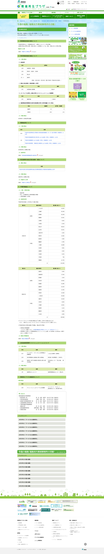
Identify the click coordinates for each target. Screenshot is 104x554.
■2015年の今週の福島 (24, 474)
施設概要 (20, 522)
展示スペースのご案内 (22, 527)
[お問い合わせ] (80, 12)
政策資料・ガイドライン (23, 537)
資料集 (18, 533)
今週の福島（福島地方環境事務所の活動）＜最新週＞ (52, 20)
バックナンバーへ (23, 37)
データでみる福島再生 (76, 31)
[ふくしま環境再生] (34, 16)
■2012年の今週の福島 (24, 486)
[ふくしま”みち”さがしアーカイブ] (58, 16)
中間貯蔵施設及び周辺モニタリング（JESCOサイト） (45, 329)
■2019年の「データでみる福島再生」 (28, 446)
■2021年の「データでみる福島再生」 (28, 438)
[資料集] (40, 12)
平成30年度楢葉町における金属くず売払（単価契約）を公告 (38, 140)
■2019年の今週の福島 (24, 459)
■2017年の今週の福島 (24, 467)
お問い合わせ (37, 534)
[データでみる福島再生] (23, 16)
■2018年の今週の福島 (24, 463)
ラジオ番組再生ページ (57, 525)
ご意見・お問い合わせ (42, 549)
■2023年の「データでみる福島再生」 (28, 431)
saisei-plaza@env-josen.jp (45, 9)
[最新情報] (53, 12)
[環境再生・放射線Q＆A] (81, 16)
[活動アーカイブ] (69, 16)
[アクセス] (66, 12)
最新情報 (36, 520)
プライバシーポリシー (32, 549)
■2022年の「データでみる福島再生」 (28, 434)
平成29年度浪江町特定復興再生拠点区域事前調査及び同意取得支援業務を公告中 (37, 169)
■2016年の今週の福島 (24, 470)
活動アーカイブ (55, 520)
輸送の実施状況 (25, 338)
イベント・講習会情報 (57, 539)
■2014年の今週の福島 (24, 478)
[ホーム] (19, 12)
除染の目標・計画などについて (76, 522)
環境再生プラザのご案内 (22, 520)
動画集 (19, 539)
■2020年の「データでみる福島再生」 (28, 442)
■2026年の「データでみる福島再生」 (28, 419)
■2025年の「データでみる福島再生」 (28, 423)
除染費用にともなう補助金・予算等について (75, 531)
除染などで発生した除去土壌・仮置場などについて (77, 528)
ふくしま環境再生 (38, 540)
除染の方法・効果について (75, 525)
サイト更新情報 (74, 28)
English (73, 3)
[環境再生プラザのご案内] (27, 12)
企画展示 (54, 531)
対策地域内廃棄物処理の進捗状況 (29, 155)
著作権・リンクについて (22, 549)
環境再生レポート (56, 522)
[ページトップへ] (85, 544)
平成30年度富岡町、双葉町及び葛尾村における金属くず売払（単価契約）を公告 (43, 143)
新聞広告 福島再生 (56, 533)
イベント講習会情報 (75, 34)
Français (78, 3)
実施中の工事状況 (26, 51)
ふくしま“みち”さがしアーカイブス (59, 529)
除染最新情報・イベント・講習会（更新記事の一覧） (30, 20)
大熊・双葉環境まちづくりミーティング (60, 537)
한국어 (82, 3)
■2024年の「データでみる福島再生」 (28, 427)
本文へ (69, 1)
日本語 (69, 3)
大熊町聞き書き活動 (57, 527)
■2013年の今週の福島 (24, 482)
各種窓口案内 (76, 1)
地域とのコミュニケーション (23, 529)
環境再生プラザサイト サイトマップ (80, 9)
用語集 (71, 534)
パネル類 (20, 542)
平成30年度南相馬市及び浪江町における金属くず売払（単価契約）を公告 (41, 137)
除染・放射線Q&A (73, 520)
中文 (86, 3)
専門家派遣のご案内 (22, 525)
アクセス (36, 530)
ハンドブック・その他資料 (23, 535)
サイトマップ (84, 1)
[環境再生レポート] (46, 16)
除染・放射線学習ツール (23, 544)
